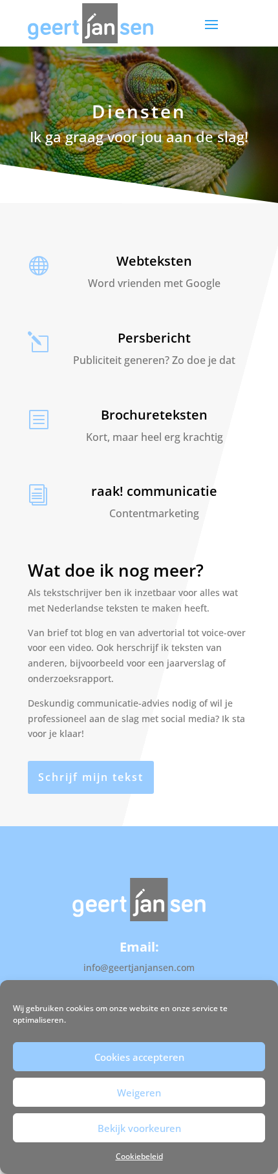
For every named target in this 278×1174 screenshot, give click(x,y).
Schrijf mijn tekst (91, 777)
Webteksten (154, 261)
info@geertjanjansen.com (139, 967)
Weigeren (139, 1092)
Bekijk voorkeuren (139, 1128)
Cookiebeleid (139, 1156)
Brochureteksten (154, 414)
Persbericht (154, 338)
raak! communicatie (154, 491)
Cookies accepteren (139, 1057)
